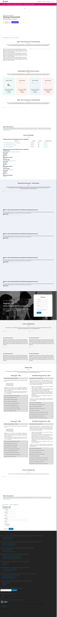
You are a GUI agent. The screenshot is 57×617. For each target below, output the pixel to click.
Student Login (4, 584)
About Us (33, 4)
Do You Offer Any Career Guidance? (34, 410)
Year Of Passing (7, 524)
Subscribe (14, 590)
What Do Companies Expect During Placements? (11, 399)
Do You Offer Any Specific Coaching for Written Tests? (37, 404)
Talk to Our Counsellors (5, 583)
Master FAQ (49, 1)
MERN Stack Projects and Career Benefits (8, 578)
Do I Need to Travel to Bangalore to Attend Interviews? (37, 461)
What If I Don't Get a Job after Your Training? (10, 410)
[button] (5, 4)
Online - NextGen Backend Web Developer (10, 144)
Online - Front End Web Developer (9, 146)
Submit (39, 312)
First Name (6, 509)
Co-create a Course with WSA (6, 571)
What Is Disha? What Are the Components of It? (36, 378)
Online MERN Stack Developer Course (8, 537)
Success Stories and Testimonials (7, 539)
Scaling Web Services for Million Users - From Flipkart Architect (11, 557)
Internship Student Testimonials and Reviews (9, 551)
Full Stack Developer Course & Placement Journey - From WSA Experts (12, 558)
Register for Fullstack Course (6, 582)
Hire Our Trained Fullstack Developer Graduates (9, 569)
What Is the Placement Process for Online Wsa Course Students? (38, 463)
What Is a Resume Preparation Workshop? (35, 402)
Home (5, 37)
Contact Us (44, 1)
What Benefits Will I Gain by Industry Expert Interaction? (37, 408)
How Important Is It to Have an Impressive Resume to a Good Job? (39, 412)
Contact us (3, 585)
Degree (6, 521)
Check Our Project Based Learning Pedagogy (9, 544)
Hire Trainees (14, 4)
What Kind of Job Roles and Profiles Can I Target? (11, 378)
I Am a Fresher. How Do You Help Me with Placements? (11, 452)
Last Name (6, 512)
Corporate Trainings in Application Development (9, 570)
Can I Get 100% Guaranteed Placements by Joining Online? (12, 454)
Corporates (25, 4)
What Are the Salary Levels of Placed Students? (10, 401)
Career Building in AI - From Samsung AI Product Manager (10, 556)
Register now (46, 142)
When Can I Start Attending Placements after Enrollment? (12, 395)
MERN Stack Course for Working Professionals (9, 543)
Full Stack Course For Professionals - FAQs (8, 545)
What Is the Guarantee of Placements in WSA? (10, 397)
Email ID (6, 515)
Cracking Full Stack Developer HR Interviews (8, 577)
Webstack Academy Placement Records (8, 538)
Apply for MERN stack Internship (7, 550)
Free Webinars (39, 1)
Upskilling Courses (20, 4)
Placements (9, 4)
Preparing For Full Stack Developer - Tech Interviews (10, 576)
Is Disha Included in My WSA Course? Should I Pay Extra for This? (39, 459)
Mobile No (6, 518)
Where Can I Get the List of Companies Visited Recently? (12, 403)
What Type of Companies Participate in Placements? (11, 450)
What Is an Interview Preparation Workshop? (36, 406)
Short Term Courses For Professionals (13, 37)
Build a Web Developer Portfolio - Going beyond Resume (10, 575)
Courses (4, 4)
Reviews (29, 4)
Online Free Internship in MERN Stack (7, 549)
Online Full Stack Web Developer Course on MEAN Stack (12, 142)
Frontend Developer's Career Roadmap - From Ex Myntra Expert (11, 555)
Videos (53, 1)
